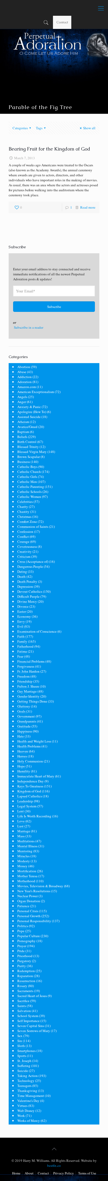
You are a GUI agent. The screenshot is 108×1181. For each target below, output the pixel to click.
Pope (20, 931)
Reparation (25, 975)
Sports (21, 1055)
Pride (21, 950)
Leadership (25, 801)
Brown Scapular (28, 456)
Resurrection (26, 980)
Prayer (21, 945)
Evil (20, 626)
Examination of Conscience (37, 631)
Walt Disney (26, 1110)
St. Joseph (24, 1060)
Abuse (21, 371)
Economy (24, 616)
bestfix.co (54, 1165)
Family (22, 641)
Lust (20, 826)
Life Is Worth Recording (34, 816)
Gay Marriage (27, 691)
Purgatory (24, 960)
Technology (25, 1080)
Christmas (24, 516)
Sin (19, 1040)
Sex (20, 1035)
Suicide (22, 1070)
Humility (23, 771)
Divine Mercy (27, 601)
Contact (62, 22)
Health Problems (29, 746)
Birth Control (26, 441)
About (29, 1173)
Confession (25, 531)
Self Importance (28, 1020)
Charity (22, 506)
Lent (20, 811)
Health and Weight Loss (34, 741)
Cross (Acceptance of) (32, 561)
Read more (87, 207)
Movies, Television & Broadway (40, 886)
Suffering (23, 1065)
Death (21, 576)
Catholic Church (29, 471)
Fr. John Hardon (28, 671)
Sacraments (25, 990)
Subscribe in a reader (28, 327)
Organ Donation (28, 901)
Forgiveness (25, 666)
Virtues (22, 1105)
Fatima (22, 651)
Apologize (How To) (31, 411)
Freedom (23, 676)
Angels (22, 396)
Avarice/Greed (27, 426)
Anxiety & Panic (29, 406)
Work (21, 1115)
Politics (22, 926)
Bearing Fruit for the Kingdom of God (49, 149)
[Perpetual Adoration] (54, 8)
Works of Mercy (28, 1120)
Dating (22, 571)
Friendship (25, 681)
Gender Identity (28, 696)
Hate (20, 736)
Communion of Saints (32, 526)
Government (26, 716)
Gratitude (24, 726)
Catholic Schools (29, 491)
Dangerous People (30, 566)
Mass (21, 836)
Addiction (24, 376)
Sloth (21, 1045)
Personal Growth (29, 916)
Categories (20, 128)
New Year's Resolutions (33, 891)
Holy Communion (30, 761)
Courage (23, 541)
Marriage (23, 831)
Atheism (23, 421)
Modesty (23, 861)
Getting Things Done (32, 701)
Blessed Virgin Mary (32, 451)
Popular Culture (28, 936)
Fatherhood (25, 646)
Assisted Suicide (29, 416)
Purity (21, 965)
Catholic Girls (27, 476)
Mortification (26, 871)
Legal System (26, 806)
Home (16, 1173)
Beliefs (22, 436)
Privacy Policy (63, 1173)
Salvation (24, 1010)
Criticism (23, 556)
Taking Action (27, 1075)
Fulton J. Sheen (28, 686)
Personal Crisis (27, 911)
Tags (39, 128)
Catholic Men (27, 481)
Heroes (22, 756)
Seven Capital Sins (30, 1025)
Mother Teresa (27, 876)
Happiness (24, 731)
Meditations (26, 841)
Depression (25, 586)
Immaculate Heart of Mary (35, 776)
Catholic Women (29, 496)
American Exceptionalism (35, 391)
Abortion (23, 366)
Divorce (23, 606)
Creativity (24, 551)
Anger (21, 401)
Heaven (22, 751)
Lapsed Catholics (29, 796)
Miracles (23, 856)
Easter (21, 611)
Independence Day (30, 781)
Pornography (26, 940)
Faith (21, 636)
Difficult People (28, 596)
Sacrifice (23, 1000)
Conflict (23, 536)
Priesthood (25, 955)
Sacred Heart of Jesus (32, 995)
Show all (89, 128)
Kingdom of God (29, 791)
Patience (23, 906)
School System (27, 1015)
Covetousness (27, 546)
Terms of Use (87, 1173)
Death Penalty (27, 581)
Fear (20, 656)
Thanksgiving (27, 1090)
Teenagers (24, 1085)
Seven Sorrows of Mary (33, 1030)
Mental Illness (27, 846)
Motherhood (26, 881)
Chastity (23, 511)
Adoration (24, 381)
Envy (21, 621)
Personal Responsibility (34, 921)
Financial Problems (31, 661)
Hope (21, 766)
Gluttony (23, 706)
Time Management (30, 1095)
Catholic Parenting (30, 486)
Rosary (22, 985)
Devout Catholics (29, 591)
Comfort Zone (27, 521)
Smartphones (26, 1050)
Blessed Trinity (28, 446)
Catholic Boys (27, 466)
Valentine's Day (28, 1100)
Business (23, 461)
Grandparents (26, 721)
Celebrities (25, 501)
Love (21, 821)
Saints (21, 1005)
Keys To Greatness (30, 786)
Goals (21, 711)
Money (22, 866)
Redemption (26, 970)
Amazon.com (26, 386)
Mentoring (25, 851)
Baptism (23, 431)
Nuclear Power (27, 896)
